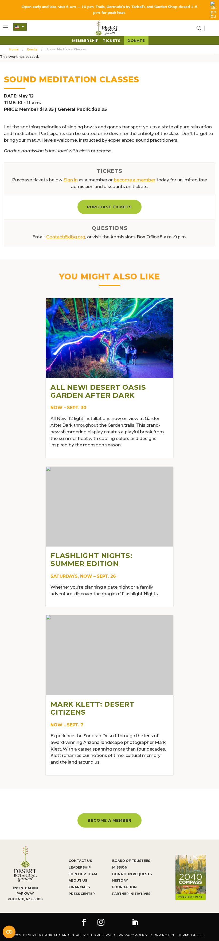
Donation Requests (132, 874)
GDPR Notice (163, 935)
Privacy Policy (133, 935)
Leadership (80, 867)
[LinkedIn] (135, 923)
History (120, 880)
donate (136, 40)
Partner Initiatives (131, 894)
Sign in (70, 179)
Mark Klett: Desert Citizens (92, 708)
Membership (85, 40)
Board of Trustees (131, 861)
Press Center (82, 894)
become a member (134, 179)
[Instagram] (101, 923)
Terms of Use (191, 935)
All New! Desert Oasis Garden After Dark (98, 391)
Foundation (124, 887)
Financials (79, 887)
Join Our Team (83, 874)
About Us (78, 880)
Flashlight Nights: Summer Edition (91, 559)
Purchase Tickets (109, 207)
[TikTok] (118, 923)
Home (13, 49)
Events (32, 49)
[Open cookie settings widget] (9, 932)
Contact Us (80, 861)
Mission (119, 867)
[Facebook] (84, 923)
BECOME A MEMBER (110, 820)
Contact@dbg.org (65, 236)
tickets (111, 40)
